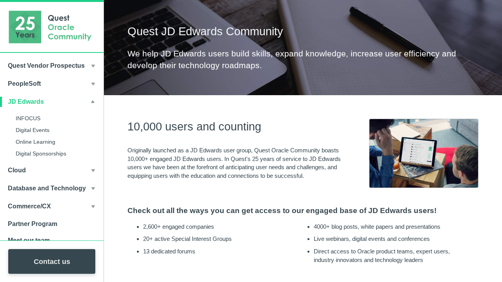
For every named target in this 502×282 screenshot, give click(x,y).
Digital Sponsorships (41, 153)
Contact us (52, 262)
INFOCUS (28, 118)
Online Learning (35, 142)
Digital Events (32, 130)
